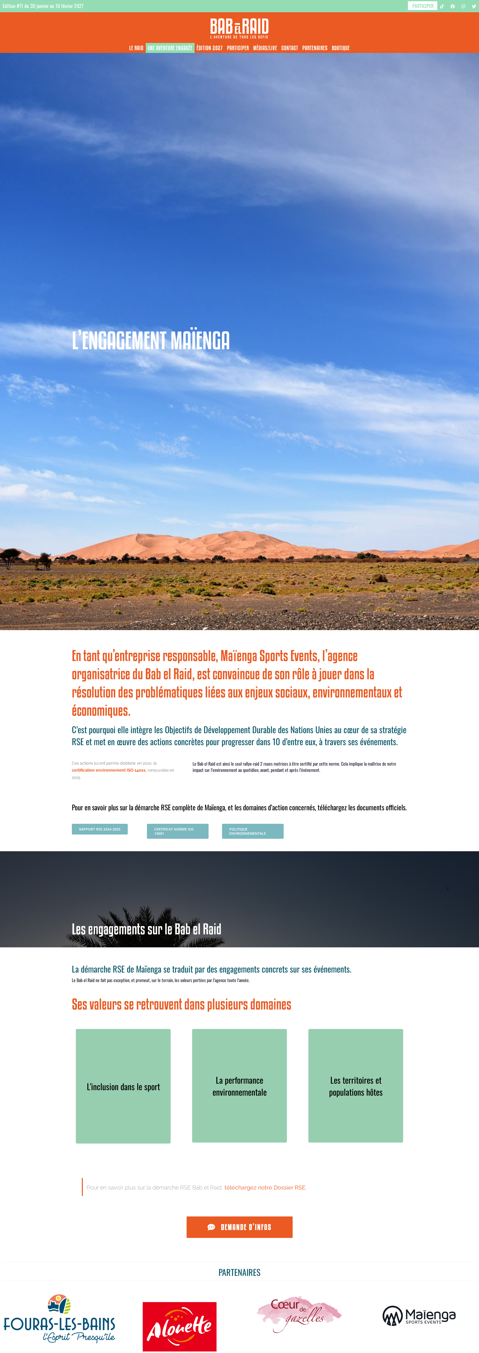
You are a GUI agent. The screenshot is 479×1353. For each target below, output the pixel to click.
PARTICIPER (423, 5)
